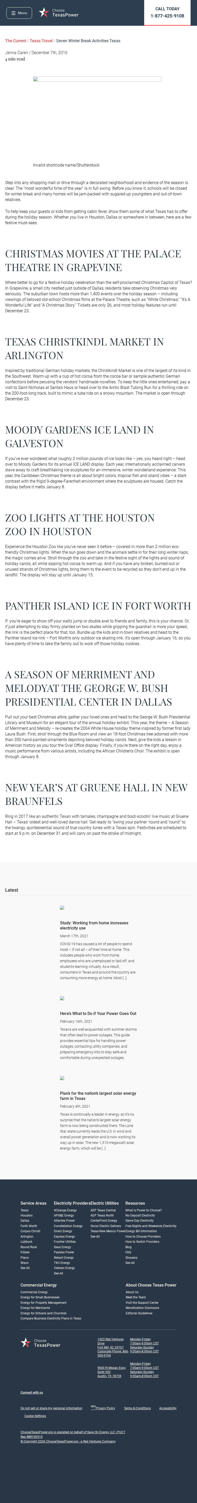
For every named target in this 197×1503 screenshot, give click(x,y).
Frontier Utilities (65, 1242)
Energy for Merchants (35, 1308)
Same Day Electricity (139, 1220)
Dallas (25, 1220)
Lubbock (26, 1242)
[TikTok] (54, 1401)
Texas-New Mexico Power (108, 1231)
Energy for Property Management (43, 1303)
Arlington (27, 1236)
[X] (65, 1401)
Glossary (131, 1257)
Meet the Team (136, 1297)
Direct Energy (63, 1231)
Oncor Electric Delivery (106, 1226)
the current (16, 40)
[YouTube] (75, 1401)
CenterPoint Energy (104, 1220)
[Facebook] (24, 1401)
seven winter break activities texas (88, 40)
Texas (24, 1210)
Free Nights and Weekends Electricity (150, 1226)
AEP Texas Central (103, 1210)
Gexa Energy (62, 1247)
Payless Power (64, 1252)
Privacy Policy (103, 1408)
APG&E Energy (64, 1215)
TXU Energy (62, 1263)
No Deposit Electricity (140, 1215)
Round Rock (29, 1247)
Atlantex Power (64, 1220)
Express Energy (64, 1236)
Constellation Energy (68, 1226)
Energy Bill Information (141, 1231)
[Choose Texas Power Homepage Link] (59, 13)
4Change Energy (65, 1210)
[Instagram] (34, 1401)
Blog (128, 1247)
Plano (25, 1257)
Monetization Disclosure (142, 1308)
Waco (24, 1263)
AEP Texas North (102, 1215)
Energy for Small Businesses (40, 1297)
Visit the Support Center (142, 1303)
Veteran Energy (64, 1268)
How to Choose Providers (143, 1236)
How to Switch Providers (142, 1242)
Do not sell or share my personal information (51, 1408)
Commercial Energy (34, 1292)
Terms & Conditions (137, 1408)
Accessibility (167, 1408)
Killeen (25, 1252)
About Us (132, 1292)
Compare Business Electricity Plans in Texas (51, 1318)
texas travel (42, 40)
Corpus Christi (30, 1231)
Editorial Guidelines (139, 1313)
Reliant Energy (64, 1257)
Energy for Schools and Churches (43, 1313)
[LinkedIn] (44, 1401)
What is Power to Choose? (143, 1210)
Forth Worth (29, 1226)
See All (25, 1268)
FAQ (128, 1252)
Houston (27, 1215)
